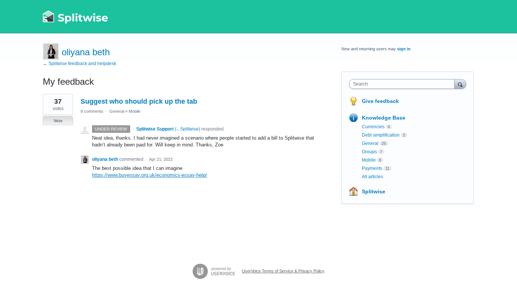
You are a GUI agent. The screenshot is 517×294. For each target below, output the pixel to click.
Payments (372, 168)
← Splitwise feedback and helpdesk (79, 63)
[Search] (460, 84)
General (116, 111)
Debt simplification (381, 135)
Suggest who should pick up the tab (139, 101)
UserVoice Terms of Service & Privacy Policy (283, 271)
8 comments (92, 111)
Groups (369, 151)
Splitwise (373, 191)
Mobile (134, 111)
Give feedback (380, 101)
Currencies (373, 126)
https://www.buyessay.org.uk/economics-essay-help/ (149, 175)
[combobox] (404, 84)
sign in (404, 49)
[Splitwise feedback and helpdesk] (76, 16)
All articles (372, 176)
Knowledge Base (383, 118)
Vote (58, 120)
